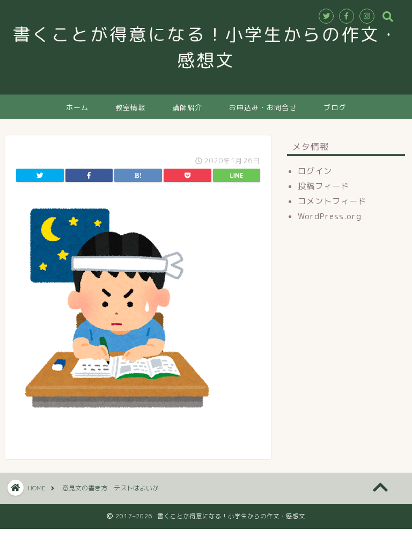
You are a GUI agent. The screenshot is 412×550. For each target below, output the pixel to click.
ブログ (334, 107)
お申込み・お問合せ (263, 107)
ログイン (315, 171)
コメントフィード (332, 201)
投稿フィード (323, 186)
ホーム (77, 107)
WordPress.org (330, 216)
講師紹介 (187, 107)
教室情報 (130, 107)
